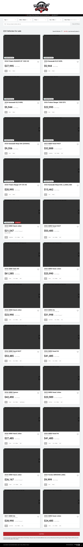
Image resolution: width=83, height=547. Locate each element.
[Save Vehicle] (38, 62)
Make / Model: (22, 19)
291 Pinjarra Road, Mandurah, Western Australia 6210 (38, 15)
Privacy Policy (26, 544)
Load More (41, 534)
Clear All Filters (76, 24)
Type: (5, 19)
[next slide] (39, 47)
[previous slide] (4, 47)
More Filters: (67, 19)
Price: (35, 19)
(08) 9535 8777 (55, 15)
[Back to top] (81, 545)
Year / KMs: (52, 19)
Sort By (66, 31)
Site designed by (70, 544)
